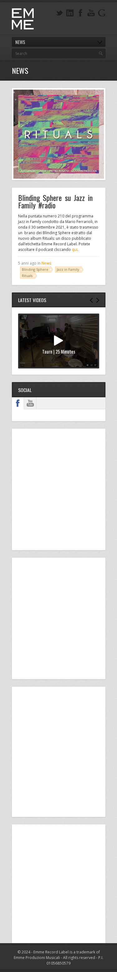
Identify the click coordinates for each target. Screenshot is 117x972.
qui (74, 249)
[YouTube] (91, 13)
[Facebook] (80, 13)
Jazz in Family (68, 269)
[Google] (101, 13)
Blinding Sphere (35, 269)
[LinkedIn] (70, 13)
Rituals (27, 275)
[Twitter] (59, 13)
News (46, 263)
